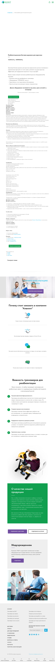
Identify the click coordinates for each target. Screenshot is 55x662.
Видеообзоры (11, 635)
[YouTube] (34, 634)
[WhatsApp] (30, 634)
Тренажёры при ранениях (13, 616)
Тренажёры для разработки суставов (37, 616)
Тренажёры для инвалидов (13, 618)
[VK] (32, 634)
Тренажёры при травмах (12, 613)
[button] (49, 2)
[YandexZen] (36, 634)
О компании (10, 633)
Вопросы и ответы (12, 640)
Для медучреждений (13, 630)
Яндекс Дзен (9, 255)
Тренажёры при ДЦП (12, 611)
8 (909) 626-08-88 (17, 237)
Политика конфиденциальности (36, 654)
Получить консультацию (13, 96)
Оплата (9, 628)
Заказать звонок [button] (10, 238)
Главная (9, 12)
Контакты (10, 644)
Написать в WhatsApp (11, 240)
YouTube (8, 254)
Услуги (9, 642)
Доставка (10, 626)
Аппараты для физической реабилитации (38, 618)
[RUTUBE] (38, 634)
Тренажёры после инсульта (13, 620)
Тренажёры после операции (35, 611)
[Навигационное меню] (53, 2)
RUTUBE (8, 252)
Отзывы (9, 637)
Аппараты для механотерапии (35, 613)
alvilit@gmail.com (13, 241)
